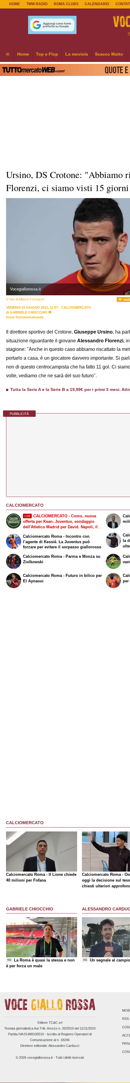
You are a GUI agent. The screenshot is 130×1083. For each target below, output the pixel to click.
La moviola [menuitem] (76, 54)
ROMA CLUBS (66, 4)
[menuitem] (7, 54)
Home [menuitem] (23, 54)
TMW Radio (36, 4)
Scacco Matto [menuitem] (109, 54)
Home (14, 4)
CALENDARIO (97, 4)
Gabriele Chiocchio (28, 312)
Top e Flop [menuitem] (47, 54)
